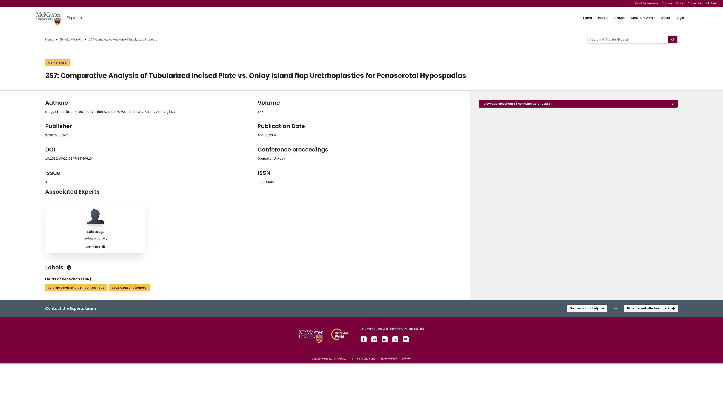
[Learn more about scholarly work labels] (69, 267)
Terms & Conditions (363, 358)
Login (680, 18)
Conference (57, 63)
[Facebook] (364, 339)
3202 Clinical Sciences (129, 288)
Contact (406, 358)
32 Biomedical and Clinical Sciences (76, 288)
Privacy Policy (388, 358)
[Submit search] (672, 39)
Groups (619, 18)
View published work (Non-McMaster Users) (518, 104)
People (603, 18)
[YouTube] (406, 339)
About (665, 18)
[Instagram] (374, 339)
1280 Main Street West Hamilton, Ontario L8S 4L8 (392, 328)
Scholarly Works (643, 18)
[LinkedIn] (385, 339)
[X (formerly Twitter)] (395, 339)
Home (587, 18)
